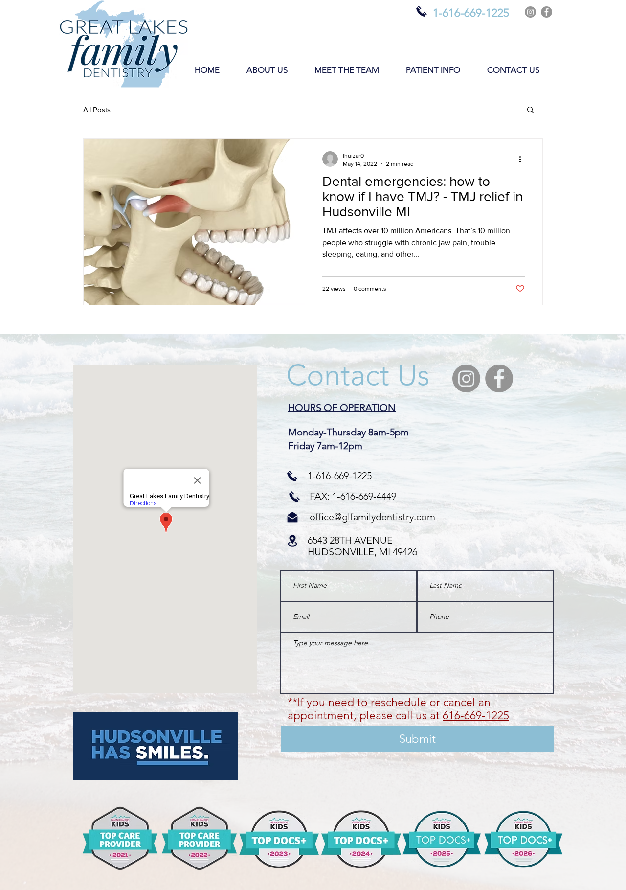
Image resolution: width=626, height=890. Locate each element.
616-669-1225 (476, 715)
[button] (267, 70)
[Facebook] (546, 12)
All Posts (97, 109)
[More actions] (523, 159)
